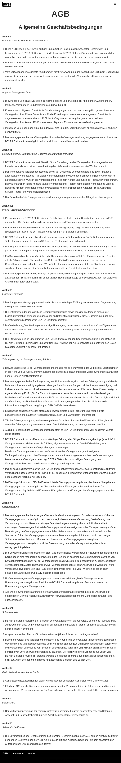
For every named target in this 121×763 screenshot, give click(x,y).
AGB (5, 753)
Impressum (17, 753)
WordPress (72, 760)
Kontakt (32, 753)
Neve (45, 760)
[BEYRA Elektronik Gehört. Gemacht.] (6, 4)
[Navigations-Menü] (115, 4)
